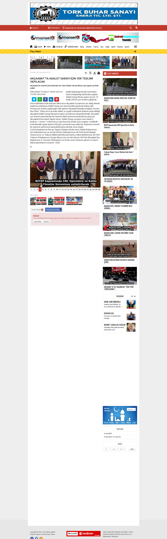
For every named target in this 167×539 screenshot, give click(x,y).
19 (82, 189)
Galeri (39, 46)
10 (57, 189)
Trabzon (95, 46)
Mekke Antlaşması (110, 305)
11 (60, 189)
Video (49, 46)
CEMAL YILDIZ (109, 302)
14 (68, 189)
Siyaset (127, 46)
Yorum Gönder (37, 210)
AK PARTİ (109, 433)
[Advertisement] (120, 369)
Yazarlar (59, 46)
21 (88, 189)
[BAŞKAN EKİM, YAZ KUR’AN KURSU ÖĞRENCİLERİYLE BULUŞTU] (97, 62)
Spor (101, 46)
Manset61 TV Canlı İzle (113, 437)
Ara (132, 449)
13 (65, 189)
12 (62, 189)
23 (93, 189)
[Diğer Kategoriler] (135, 46)
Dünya (82, 46)
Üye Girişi (37, 221)
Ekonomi (120, 46)
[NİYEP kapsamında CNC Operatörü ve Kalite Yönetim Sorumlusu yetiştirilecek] (124, 62)
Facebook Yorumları (53, 210)
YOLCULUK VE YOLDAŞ (111, 317)
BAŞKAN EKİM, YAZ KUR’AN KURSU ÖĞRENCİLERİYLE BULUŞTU (83, 28)
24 (96, 189)
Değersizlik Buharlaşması (112, 328)
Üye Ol (46, 221)
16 (74, 189)
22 (91, 189)
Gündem (88, 46)
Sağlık (107, 46)
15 (71, 189)
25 (99, 189)
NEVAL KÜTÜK (109, 314)
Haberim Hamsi (73, 46)
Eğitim (113, 46)
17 (77, 189)
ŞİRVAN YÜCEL (109, 325)
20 (85, 189)
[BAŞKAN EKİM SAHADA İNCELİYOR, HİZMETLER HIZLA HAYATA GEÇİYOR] (69, 62)
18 (79, 189)
